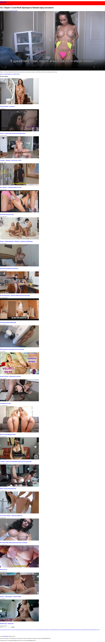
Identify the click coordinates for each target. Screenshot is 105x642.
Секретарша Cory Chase (5, 403)
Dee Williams (94, 629)
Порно (18, 74)
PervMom (67, 629)
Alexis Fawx (32, 629)
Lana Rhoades (64, 629)
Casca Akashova (2, 629)
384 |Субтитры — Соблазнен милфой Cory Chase (10, 187)
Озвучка (35, 629)
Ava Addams (45, 629)
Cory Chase (98, 629)
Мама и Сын (10, 74)
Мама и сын (2, 74)
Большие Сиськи (73, 629)
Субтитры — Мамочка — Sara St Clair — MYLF (10, 160)
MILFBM (3, 2)
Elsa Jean (29, 629)
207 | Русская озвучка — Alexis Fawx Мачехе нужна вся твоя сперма (15, 295)
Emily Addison (22, 629)
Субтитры (90, 629)
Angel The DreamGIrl (17, 629)
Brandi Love (85, 629)
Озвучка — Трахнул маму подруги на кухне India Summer (12, 133)
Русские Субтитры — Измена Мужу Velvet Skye (10, 376)
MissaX (88, 629)
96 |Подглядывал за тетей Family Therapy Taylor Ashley (12, 349)
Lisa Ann (8, 629)
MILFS (2, 10)
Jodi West (41, 629)
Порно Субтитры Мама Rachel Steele (8, 488)
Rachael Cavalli (56, 629)
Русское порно (11, 629)
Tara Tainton (38, 629)
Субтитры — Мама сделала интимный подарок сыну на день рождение (15, 461)
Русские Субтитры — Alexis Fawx (7, 106)
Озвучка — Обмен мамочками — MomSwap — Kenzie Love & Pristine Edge (16, 241)
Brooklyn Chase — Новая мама (6, 623)
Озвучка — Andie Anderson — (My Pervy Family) (10, 596)
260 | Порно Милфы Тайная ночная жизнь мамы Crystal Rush (13, 542)
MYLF (6, 629)
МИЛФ (6, 74)
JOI (51, 629)
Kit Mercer (26, 629)
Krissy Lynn (60, 629)
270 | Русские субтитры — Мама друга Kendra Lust (11, 515)
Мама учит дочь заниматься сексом (8, 434)
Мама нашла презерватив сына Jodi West (9, 268)
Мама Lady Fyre (3, 569)
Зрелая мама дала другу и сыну (7, 214)
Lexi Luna (81, 629)
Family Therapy (78, 629)
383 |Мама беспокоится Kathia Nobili (8, 322)
